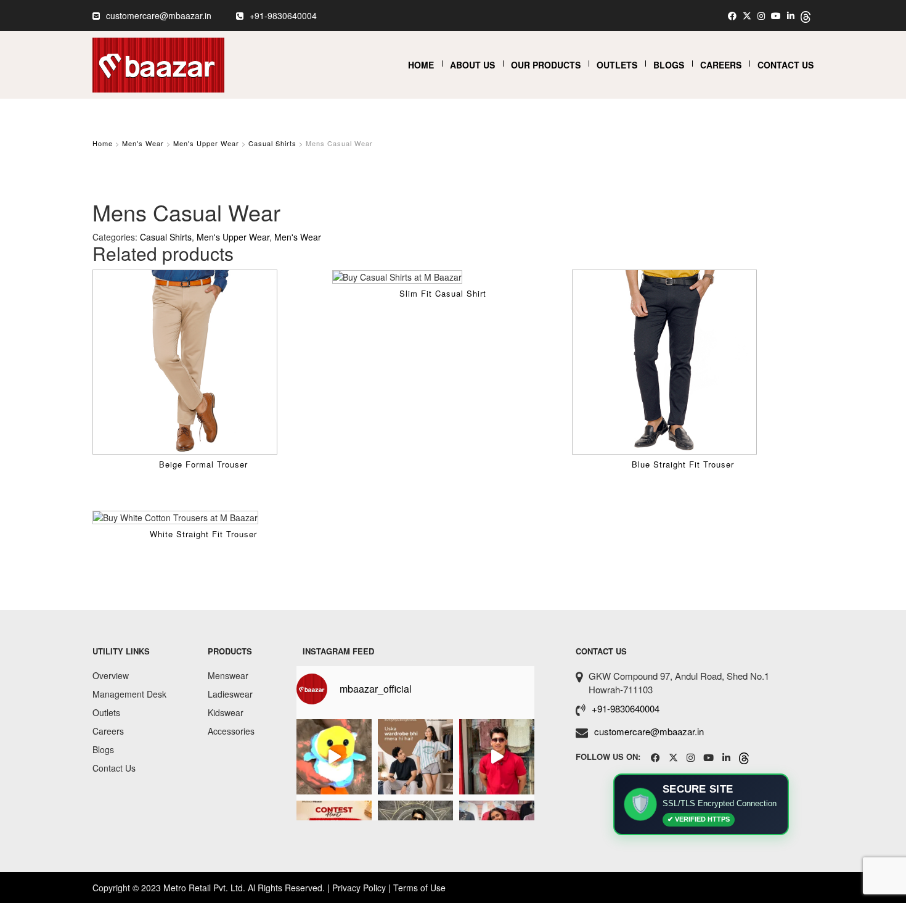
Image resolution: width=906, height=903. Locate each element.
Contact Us (785, 65)
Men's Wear (143, 143)
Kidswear (225, 712)
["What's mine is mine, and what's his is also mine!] (415, 756)
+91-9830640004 (283, 15)
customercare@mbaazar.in (158, 15)
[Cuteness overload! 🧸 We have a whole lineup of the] (334, 756)
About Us (472, 65)
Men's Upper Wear (206, 143)
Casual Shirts (272, 143)
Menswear (228, 675)
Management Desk (129, 694)
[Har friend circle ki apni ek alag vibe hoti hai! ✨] (496, 756)
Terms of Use (419, 887)
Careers (720, 65)
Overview (110, 675)
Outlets (617, 65)
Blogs (668, 65)
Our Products (546, 65)
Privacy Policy (359, 887)
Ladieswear (230, 694)
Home (421, 65)
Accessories (231, 731)
